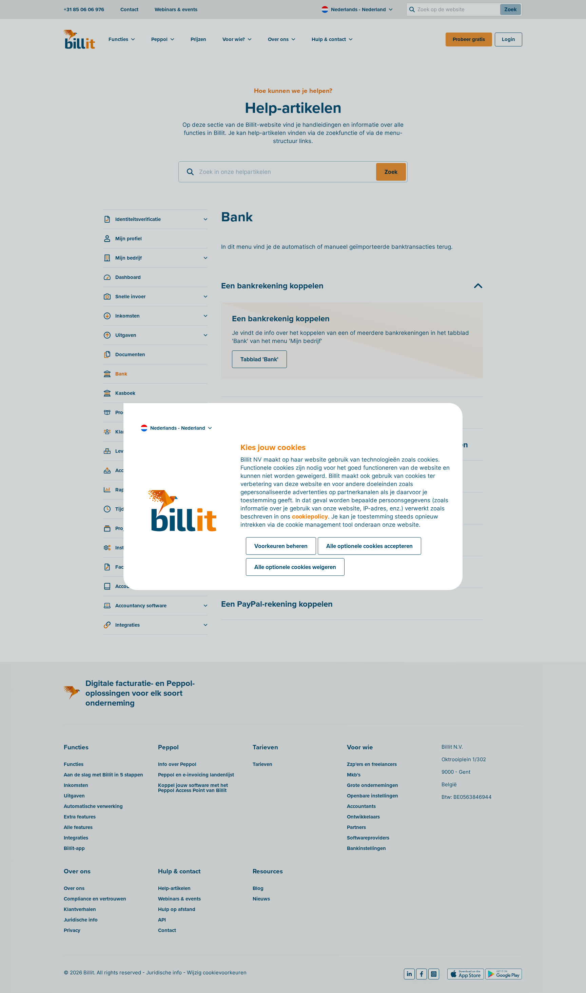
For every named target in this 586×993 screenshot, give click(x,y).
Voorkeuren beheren (281, 546)
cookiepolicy (310, 516)
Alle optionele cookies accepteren (369, 546)
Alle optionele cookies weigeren (295, 567)
